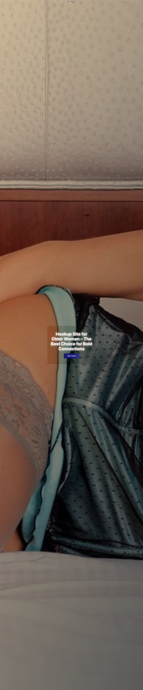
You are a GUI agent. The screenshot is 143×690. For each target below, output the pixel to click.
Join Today (71, 356)
